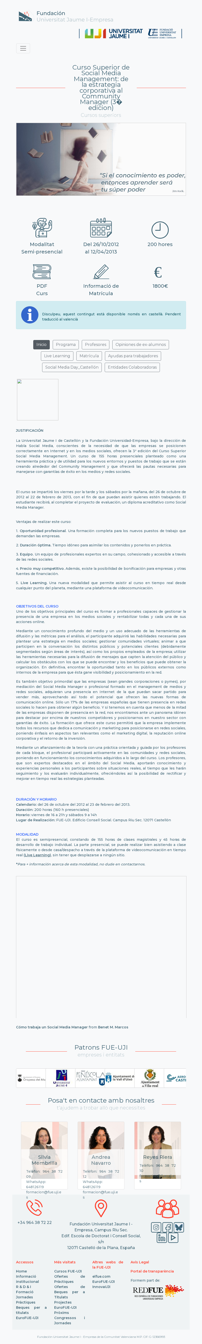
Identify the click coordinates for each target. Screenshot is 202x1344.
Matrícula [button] (89, 356)
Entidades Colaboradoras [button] (132, 367)
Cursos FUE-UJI (68, 1271)
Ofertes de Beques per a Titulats (69, 1292)
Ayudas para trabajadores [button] (133, 356)
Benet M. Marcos (113, 1027)
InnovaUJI (101, 1287)
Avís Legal (140, 1262)
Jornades (24, 1297)
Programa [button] (66, 344)
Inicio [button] (41, 344)
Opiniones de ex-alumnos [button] (141, 344)
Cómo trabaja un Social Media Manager (52, 1027)
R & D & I (23, 1287)
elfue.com (101, 1276)
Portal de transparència (152, 1271)
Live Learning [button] (57, 356)
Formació (25, 1292)
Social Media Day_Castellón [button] (72, 367)
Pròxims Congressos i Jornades (69, 1317)
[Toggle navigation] (23, 48)
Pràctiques (25, 1302)
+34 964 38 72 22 (34, 1222)
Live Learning (37, 855)
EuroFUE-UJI (27, 1318)
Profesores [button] (95, 344)
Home (21, 1271)
